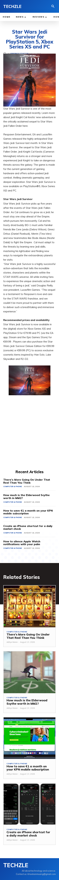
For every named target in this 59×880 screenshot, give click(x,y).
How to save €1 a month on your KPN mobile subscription (28, 512)
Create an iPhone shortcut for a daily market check (27, 527)
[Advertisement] (29, 437)
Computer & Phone (12, 486)
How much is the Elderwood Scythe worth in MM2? (26, 496)
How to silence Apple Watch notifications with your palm (21, 543)
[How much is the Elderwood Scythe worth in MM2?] (29, 672)
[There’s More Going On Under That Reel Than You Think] (29, 606)
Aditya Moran (12, 642)
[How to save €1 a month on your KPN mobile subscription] (29, 738)
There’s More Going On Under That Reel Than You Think (26, 481)
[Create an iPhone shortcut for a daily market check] (29, 804)
